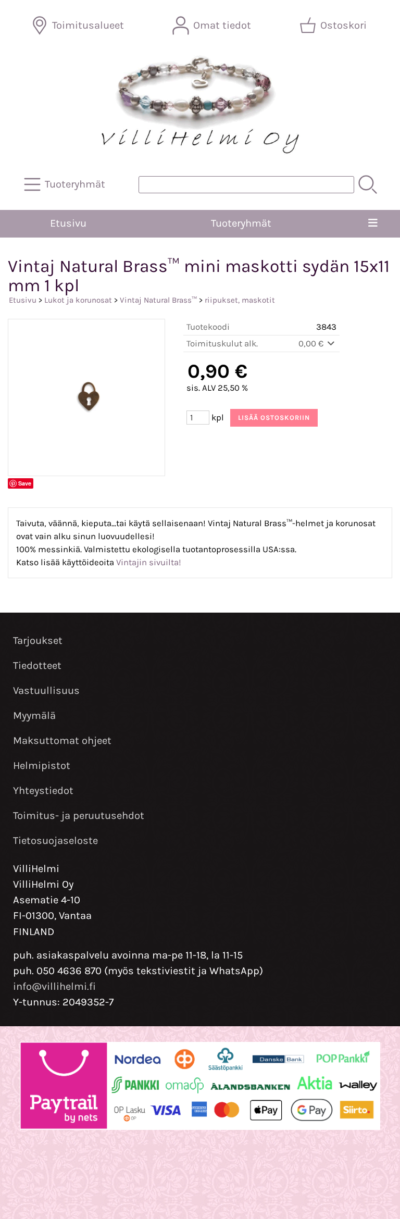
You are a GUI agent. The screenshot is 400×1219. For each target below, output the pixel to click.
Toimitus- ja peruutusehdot (78, 816)
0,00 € (312, 344)
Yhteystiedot (43, 791)
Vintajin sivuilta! (148, 562)
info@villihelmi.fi (54, 986)
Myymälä (34, 716)
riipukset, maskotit (240, 300)
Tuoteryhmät (241, 223)
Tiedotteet (37, 665)
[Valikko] (373, 223)
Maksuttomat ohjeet (62, 741)
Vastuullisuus (46, 690)
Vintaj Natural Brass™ (158, 300)
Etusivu (68, 223)
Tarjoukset (38, 640)
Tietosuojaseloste (55, 841)
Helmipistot (41, 766)
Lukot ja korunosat (78, 300)
